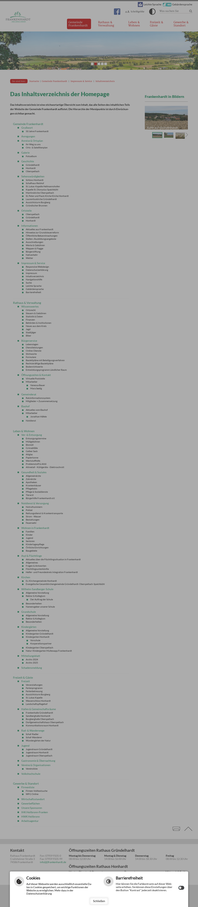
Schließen (99, 901)
